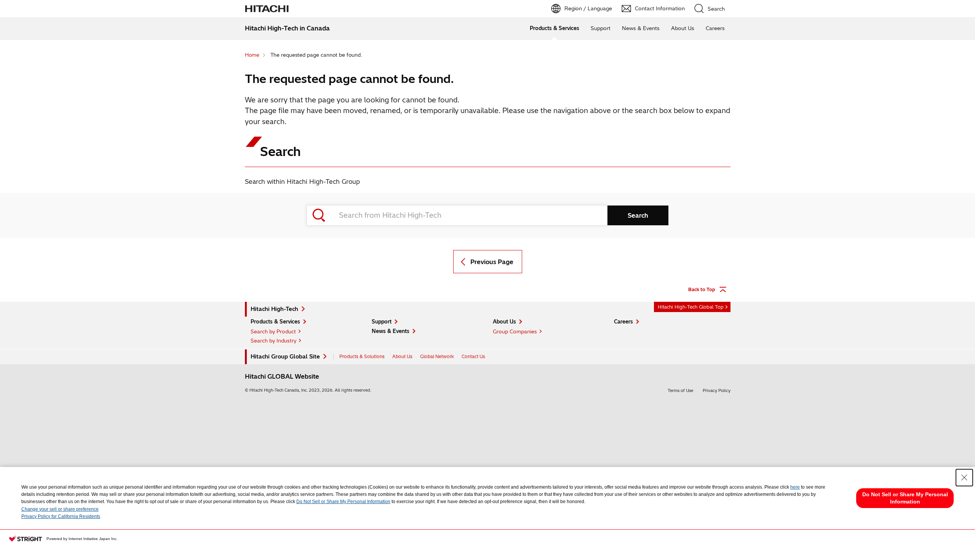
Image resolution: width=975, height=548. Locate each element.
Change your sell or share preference (60, 509)
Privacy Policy (716, 390)
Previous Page (491, 262)
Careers (715, 28)
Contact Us (473, 356)
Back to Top (701, 289)
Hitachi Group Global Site (285, 356)
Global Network (437, 356)
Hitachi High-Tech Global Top (691, 307)
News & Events (641, 28)
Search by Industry (273, 341)
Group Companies (515, 331)
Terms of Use (680, 390)
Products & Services (554, 28)
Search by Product (273, 331)
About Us (682, 28)
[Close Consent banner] (964, 477)
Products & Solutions (362, 356)
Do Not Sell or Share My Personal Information (343, 501)
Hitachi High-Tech (274, 309)
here (795, 487)
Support (601, 28)
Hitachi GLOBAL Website (282, 376)
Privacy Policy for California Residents (60, 516)
